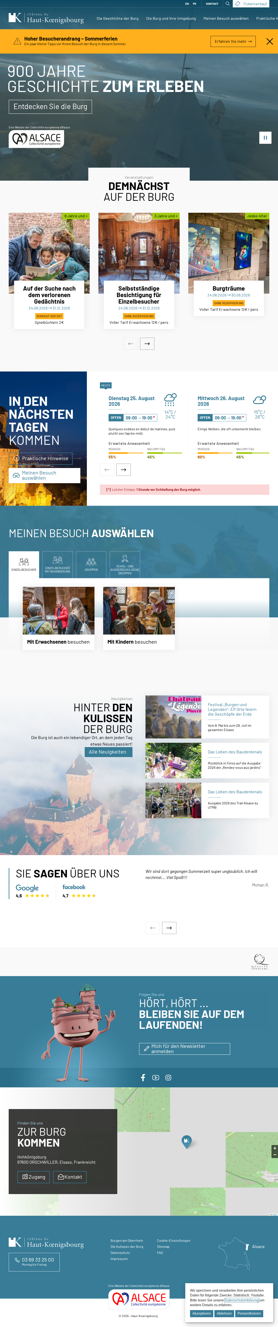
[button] (186, 1143)
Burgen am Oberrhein (127, 1240)
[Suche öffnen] (228, 3)
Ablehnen (224, 1313)
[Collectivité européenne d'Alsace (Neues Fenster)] (139, 1299)
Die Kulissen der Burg (127, 1246)
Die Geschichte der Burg (118, 18)
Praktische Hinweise (45, 458)
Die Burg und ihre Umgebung (171, 18)
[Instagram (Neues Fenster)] (168, 1077)
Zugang (37, 1176)
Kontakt (212, 3)
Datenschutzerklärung (242, 1300)
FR (194, 3)
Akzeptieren (201, 1313)
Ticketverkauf (255, 3)
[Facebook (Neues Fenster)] (143, 1077)
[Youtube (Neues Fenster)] (156, 1077)
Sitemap (163, 1246)
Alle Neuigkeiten (107, 751)
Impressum (119, 1259)
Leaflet (274, 1214)
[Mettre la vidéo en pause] (265, 138)
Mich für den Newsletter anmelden (178, 1048)
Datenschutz (120, 1252)
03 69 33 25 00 (38, 1259)
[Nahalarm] (270, 41)
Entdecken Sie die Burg (50, 106)
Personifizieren (249, 1313)
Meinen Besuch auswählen (226, 18)
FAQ (160, 1252)
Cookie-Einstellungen (173, 1240)
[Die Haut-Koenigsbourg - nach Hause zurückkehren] (46, 18)
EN (187, 3)
